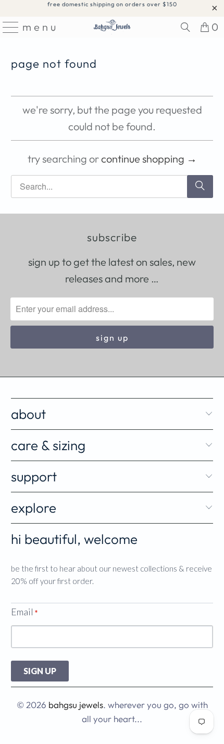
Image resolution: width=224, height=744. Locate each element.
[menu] (7, 27)
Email (24, 611)
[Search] (185, 27)
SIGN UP (39, 671)
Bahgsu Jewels (75, 704)
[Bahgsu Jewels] (112, 27)
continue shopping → (149, 158)
